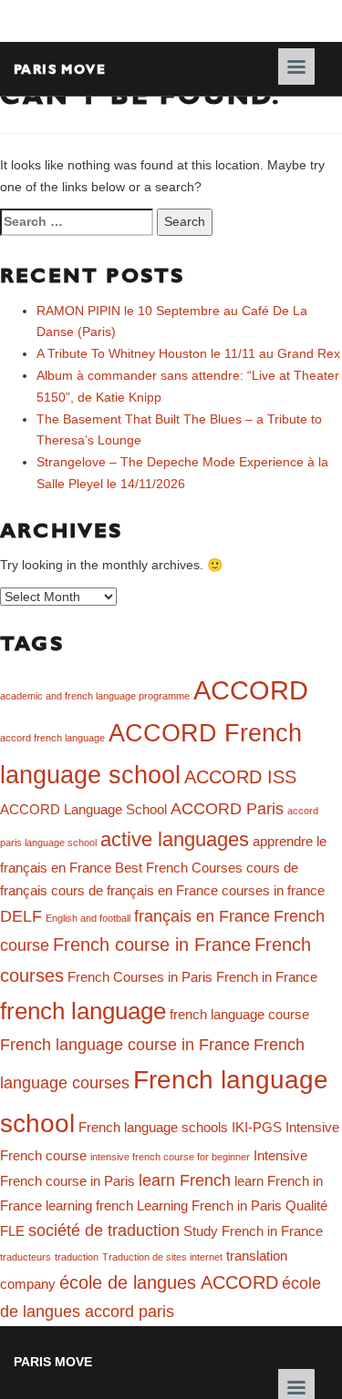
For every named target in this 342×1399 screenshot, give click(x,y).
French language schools (153, 1127)
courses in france (273, 890)
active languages (174, 839)
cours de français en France (134, 890)
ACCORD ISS (240, 777)
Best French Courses (179, 868)
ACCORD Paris (227, 809)
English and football (88, 918)
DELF (21, 916)
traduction (76, 1256)
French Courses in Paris (139, 977)
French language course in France (125, 1045)
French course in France (152, 944)
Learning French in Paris (209, 1206)
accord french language (52, 737)
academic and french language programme (95, 695)
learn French (185, 1180)
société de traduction (104, 1230)
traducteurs (25, 1256)
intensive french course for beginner (170, 1156)
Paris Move (60, 69)
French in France (266, 977)
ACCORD (250, 690)
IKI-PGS (257, 1127)
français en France (202, 916)
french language (83, 1011)
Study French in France (253, 1231)
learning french (89, 1206)
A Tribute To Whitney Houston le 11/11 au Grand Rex (188, 353)
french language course (239, 1014)
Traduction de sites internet (162, 1256)
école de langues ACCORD (168, 1282)
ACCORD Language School (83, 809)
